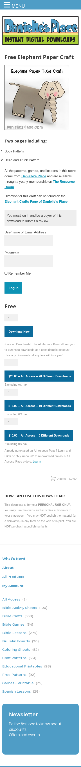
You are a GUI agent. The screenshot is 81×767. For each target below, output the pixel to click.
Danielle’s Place (33, 175)
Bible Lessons (20, 633)
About (8, 567)
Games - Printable (22, 683)
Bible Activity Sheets (24, 608)
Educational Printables (26, 666)
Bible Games (17, 624)
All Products (13, 577)
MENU (18, 5)
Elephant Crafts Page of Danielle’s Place (36, 201)
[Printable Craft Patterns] (40, 43)
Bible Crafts (17, 616)
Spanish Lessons (21, 691)
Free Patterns (19, 674)
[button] (8, 5)
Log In (37, 461)
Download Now (19, 331)
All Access (14, 599)
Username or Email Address (25, 232)
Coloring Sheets (20, 649)
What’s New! (13, 558)
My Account (12, 586)
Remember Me (19, 273)
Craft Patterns (19, 658)
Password (11, 252)
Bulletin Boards (20, 641)
